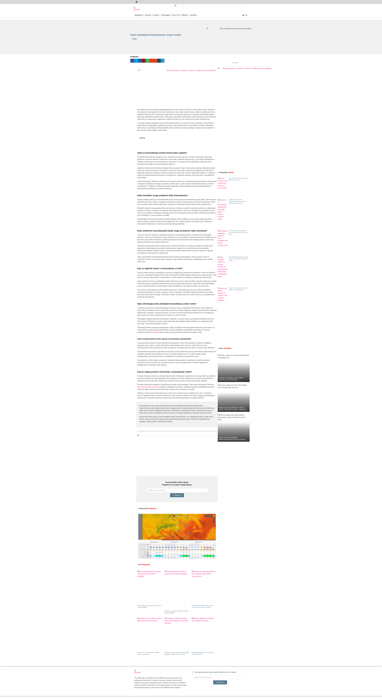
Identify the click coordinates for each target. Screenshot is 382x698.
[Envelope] (137, 2)
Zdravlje (184, 15)
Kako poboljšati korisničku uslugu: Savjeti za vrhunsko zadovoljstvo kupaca (238, 258)
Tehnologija (165, 15)
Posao (156, 15)
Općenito (193, 15)
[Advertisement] (233, 330)
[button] (132, 61)
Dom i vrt (175, 15)
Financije (148, 15)
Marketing (138, 15)
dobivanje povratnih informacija (148, 387)
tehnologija (154, 332)
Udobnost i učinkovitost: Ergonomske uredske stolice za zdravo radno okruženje (238, 201)
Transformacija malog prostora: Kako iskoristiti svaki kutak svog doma (238, 232)
